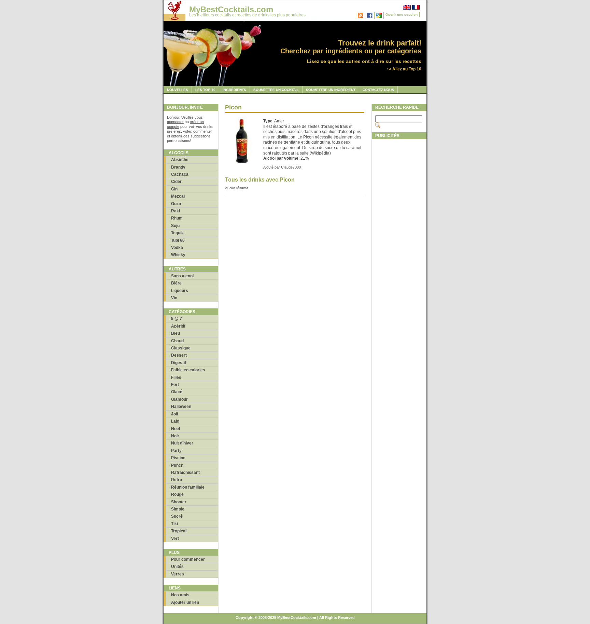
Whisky (178, 254)
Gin (174, 189)
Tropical (178, 531)
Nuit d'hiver (182, 443)
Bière (176, 283)
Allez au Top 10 (406, 69)
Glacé (176, 391)
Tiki (174, 523)
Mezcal (178, 196)
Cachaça (179, 174)
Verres (177, 574)
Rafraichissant (185, 472)
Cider (176, 181)
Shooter (178, 502)
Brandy (178, 167)
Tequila (178, 232)
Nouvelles (177, 90)
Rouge (177, 494)
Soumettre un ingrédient (330, 90)
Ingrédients (234, 90)
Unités (177, 566)
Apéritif (178, 326)
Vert (175, 538)
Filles (176, 377)
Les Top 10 (205, 90)
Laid (175, 421)
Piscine (178, 457)
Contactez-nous (378, 90)
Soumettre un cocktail (276, 90)
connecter (175, 122)
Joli (174, 414)
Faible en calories (188, 370)
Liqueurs (179, 290)
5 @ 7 (176, 318)
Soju (175, 225)
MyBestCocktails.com (231, 9)
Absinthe (179, 159)
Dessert (179, 355)
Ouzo (176, 203)
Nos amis (180, 595)
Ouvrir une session (401, 14)
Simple (177, 509)
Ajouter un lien (185, 602)
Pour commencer (188, 559)
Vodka (177, 247)
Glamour (179, 399)
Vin (174, 297)
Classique (181, 348)
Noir (175, 436)
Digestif (178, 362)
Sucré (177, 516)
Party (176, 450)
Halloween (181, 406)
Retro (176, 479)
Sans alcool (182, 276)
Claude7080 (291, 167)
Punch (177, 465)
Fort (175, 384)
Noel (175, 428)
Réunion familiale (188, 487)
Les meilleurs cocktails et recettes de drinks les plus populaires (247, 15)
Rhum (177, 218)
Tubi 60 (178, 240)
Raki (175, 211)
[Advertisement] (399, 245)
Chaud (177, 340)
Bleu (175, 333)
